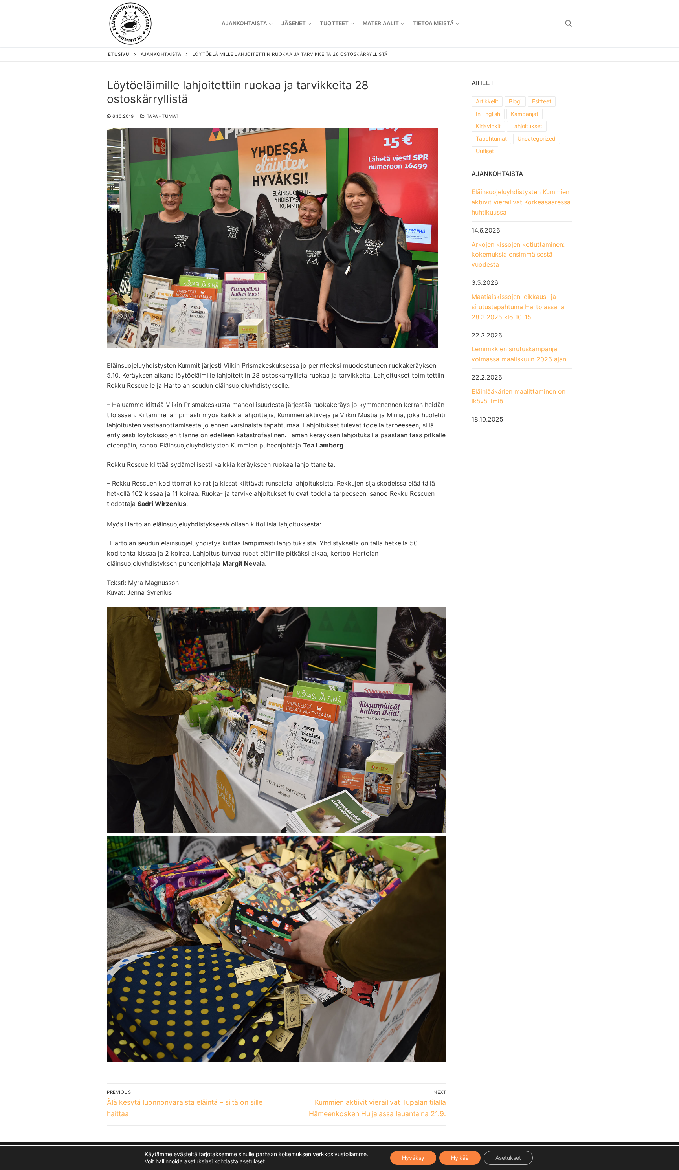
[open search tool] (568, 23)
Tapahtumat (162, 116)
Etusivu (119, 54)
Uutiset (485, 151)
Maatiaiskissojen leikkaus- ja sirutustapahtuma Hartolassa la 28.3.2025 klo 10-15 (518, 307)
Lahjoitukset (526, 126)
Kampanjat (524, 113)
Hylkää (460, 1157)
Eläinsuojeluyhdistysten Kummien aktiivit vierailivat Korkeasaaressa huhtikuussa (521, 202)
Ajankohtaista (161, 54)
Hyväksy (413, 1157)
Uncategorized (537, 138)
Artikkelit (487, 101)
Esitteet (541, 101)
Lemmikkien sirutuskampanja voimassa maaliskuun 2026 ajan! (520, 354)
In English (488, 113)
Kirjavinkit (488, 126)
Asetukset (508, 1157)
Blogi (515, 101)
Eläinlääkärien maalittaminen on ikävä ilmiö (518, 396)
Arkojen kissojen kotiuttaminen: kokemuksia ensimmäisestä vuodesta (518, 254)
